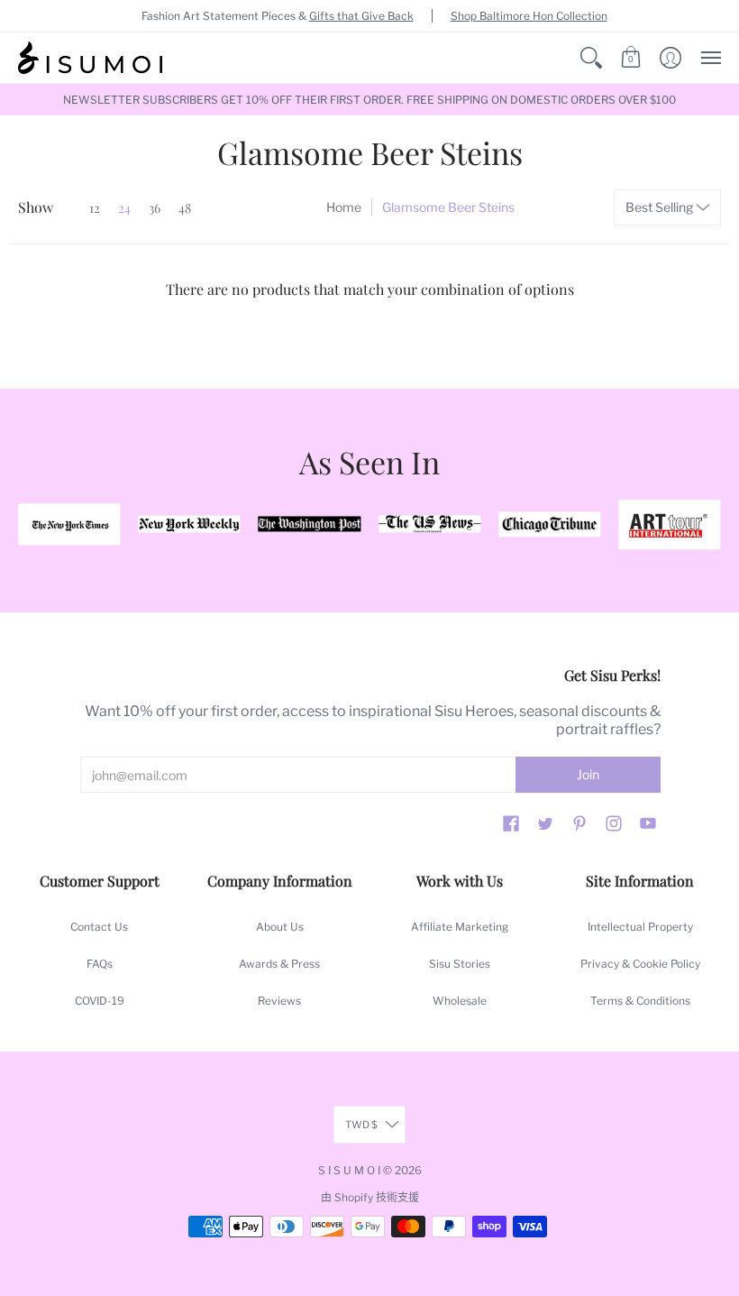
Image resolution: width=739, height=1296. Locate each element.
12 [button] (94, 207)
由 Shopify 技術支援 (370, 1197)
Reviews (279, 1000)
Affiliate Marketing (459, 926)
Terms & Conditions (640, 1000)
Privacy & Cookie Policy (640, 963)
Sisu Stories (459, 963)
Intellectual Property (640, 926)
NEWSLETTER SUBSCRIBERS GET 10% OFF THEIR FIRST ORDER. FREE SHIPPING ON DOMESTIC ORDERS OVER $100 (369, 99)
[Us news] (429, 524)
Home (343, 207)
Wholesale (460, 1000)
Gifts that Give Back (361, 16)
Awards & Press (279, 963)
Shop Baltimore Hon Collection (529, 16)
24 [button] (124, 207)
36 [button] (154, 207)
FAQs (100, 963)
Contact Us (99, 926)
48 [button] (184, 207)
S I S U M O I (349, 1170)
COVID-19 (99, 1000)
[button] (591, 57)
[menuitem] (591, 57)
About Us (280, 926)
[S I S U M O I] (90, 57)
